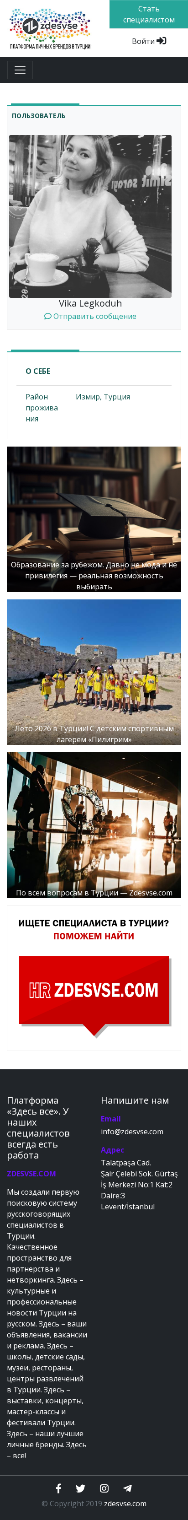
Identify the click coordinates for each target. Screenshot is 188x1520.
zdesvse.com (125, 1503)
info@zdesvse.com (132, 1132)
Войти (144, 41)
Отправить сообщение (94, 316)
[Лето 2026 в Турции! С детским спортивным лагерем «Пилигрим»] (94, 671)
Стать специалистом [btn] (149, 14)
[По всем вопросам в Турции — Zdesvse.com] (94, 824)
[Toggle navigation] (20, 70)
